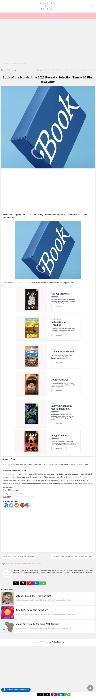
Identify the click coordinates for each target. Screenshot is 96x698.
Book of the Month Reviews (22, 497)
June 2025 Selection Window (16, 564)
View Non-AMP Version (40, 642)
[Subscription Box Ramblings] (48, 9)
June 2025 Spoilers (34, 564)
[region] (47, 190)
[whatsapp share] (43, 584)
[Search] (92, 5)
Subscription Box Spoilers (86, 70)
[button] (48, 16)
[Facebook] (5, 507)
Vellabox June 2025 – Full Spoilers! (33, 596)
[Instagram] (27, 507)
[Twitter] (11, 507)
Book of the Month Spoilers (67, 70)
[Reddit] (16, 507)
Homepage (7, 63)
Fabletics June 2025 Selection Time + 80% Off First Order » (73, 556)
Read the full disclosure (28, 217)
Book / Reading (18, 493)
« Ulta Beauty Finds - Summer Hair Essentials (18, 556)
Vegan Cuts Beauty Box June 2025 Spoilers (37, 624)
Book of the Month (19, 63)
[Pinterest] (22, 507)
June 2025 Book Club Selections (32, 610)
